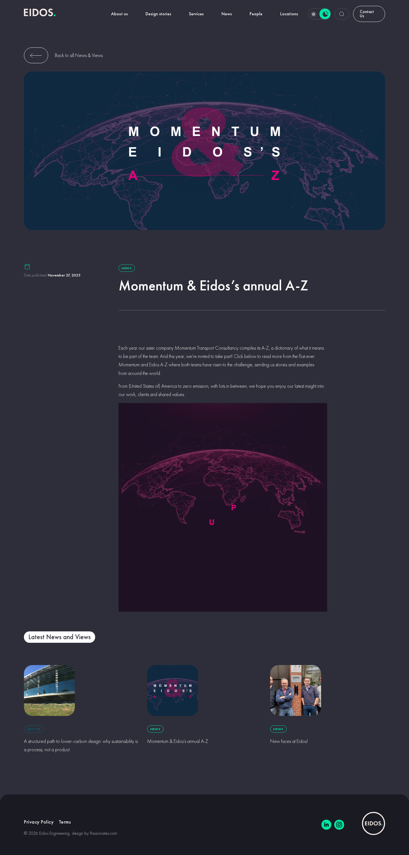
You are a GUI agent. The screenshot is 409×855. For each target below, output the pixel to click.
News (226, 14)
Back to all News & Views (79, 55)
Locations (289, 14)
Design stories (158, 14)
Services (196, 14)
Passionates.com (103, 833)
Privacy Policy (39, 821)
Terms (65, 821)
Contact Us (367, 14)
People (256, 14)
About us (119, 14)
